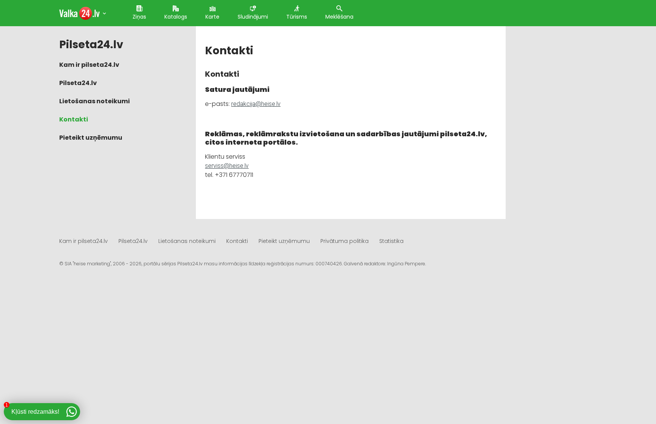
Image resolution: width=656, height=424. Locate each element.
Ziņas (139, 16)
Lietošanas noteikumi (94, 101)
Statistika (391, 241)
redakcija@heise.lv (256, 103)
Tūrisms (296, 16)
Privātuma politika (344, 241)
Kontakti (73, 119)
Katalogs (175, 16)
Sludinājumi (253, 16)
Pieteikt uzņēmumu (90, 137)
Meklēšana (339, 16)
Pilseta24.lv (78, 83)
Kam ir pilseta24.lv (89, 64)
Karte (212, 16)
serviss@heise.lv (227, 165)
